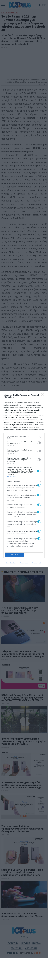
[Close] (43, 395)
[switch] (39, 443)
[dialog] (24, 479)
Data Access (24, 563)
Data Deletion (11, 563)
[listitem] (24, 437)
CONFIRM (14, 555)
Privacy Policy (37, 563)
